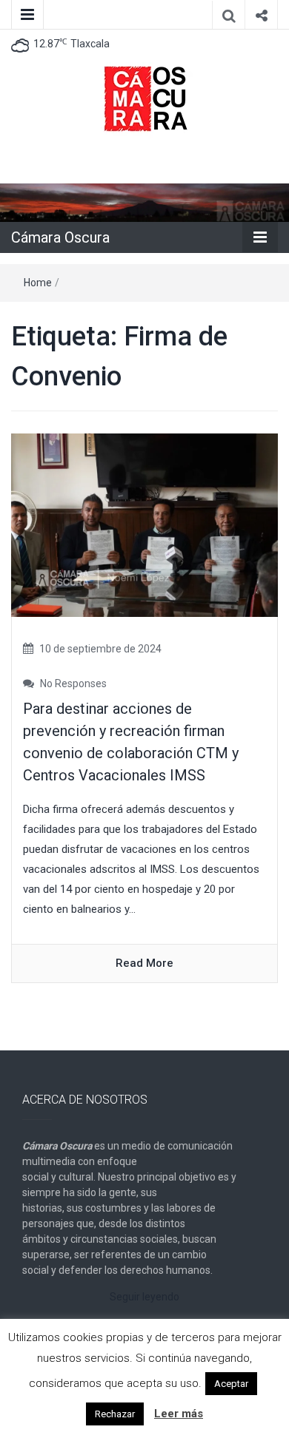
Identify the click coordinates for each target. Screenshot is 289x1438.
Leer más (178, 1413)
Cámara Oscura (60, 237)
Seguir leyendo (144, 1297)
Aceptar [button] (231, 1383)
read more (144, 963)
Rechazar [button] (115, 1414)
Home (38, 282)
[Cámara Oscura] (144, 202)
